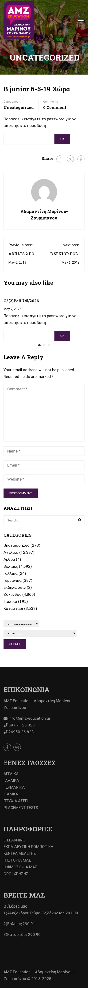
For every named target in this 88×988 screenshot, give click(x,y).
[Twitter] (70, 158)
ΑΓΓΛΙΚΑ (11, 773)
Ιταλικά (10, 601)
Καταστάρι (13, 608)
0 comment (54, 107)
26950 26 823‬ (21, 731)
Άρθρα (9, 559)
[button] (39, 345)
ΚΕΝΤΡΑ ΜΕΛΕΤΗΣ (20, 853)
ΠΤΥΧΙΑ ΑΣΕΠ (16, 800)
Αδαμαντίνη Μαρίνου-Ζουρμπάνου (44, 214)
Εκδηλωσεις (15, 587)
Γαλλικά (11, 573)
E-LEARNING (14, 840)
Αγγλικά (11, 552)
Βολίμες (11, 566)
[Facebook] (59, 158)
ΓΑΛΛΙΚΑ (11, 780)
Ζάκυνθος (12, 594)
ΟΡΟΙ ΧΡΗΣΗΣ (16, 873)
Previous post (20, 245)
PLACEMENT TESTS (21, 807)
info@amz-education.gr (29, 718)
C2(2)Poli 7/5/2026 (21, 300)
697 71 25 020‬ (21, 725)
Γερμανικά (13, 580)
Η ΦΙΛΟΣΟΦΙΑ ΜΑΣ (20, 867)
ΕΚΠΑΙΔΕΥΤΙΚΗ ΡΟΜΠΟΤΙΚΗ (28, 846)
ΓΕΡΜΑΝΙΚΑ (14, 787)
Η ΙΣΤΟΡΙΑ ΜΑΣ (17, 860)
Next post (71, 245)
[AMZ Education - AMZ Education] (19, 20)
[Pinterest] (80, 158)
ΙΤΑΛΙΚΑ (11, 794)
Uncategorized (19, 107)
